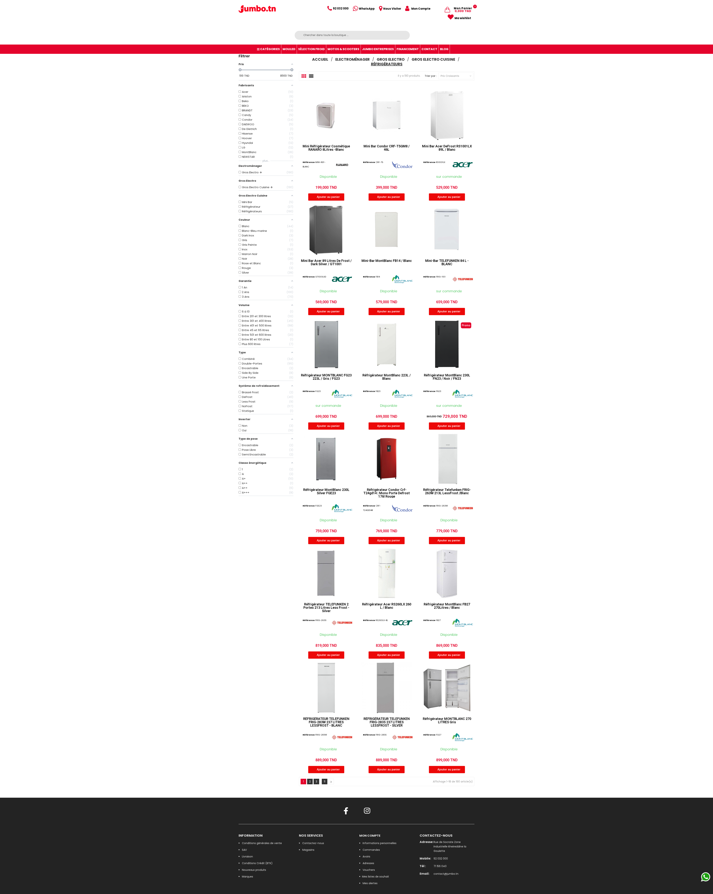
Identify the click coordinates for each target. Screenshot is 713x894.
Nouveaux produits (254, 870)
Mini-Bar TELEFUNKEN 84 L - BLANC (447, 262)
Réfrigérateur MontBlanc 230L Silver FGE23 (326, 491)
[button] (326, 197)
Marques (247, 876)
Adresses (368, 863)
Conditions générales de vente (262, 843)
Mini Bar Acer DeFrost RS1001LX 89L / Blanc (447, 147)
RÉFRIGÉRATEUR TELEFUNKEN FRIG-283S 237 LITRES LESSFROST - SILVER (387, 722)
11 (324, 781)
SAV (244, 850)
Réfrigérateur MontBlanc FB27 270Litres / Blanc (447, 605)
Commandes (371, 850)
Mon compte (369, 835)
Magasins (308, 850)
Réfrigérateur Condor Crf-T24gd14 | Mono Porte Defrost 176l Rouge (386, 493)
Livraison (247, 856)
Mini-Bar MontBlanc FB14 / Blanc (387, 261)
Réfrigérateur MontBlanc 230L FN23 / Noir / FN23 (447, 376)
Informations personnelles (379, 843)
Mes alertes (370, 883)
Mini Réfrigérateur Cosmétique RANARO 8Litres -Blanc (326, 147)
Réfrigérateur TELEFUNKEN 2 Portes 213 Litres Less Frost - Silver (326, 607)
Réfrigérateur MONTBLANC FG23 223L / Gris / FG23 (326, 376)
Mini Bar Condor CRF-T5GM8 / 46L (387, 147)
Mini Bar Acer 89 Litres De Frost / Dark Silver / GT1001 (326, 262)
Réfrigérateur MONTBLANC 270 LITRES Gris (447, 720)
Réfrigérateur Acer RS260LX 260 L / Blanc (386, 605)
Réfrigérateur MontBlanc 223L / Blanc (386, 376)
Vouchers (369, 870)
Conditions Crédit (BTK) (257, 863)
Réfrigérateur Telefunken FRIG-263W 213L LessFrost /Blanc (447, 491)
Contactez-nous (313, 843)
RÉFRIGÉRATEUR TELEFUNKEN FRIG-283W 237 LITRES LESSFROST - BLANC (326, 722)
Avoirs (366, 856)
